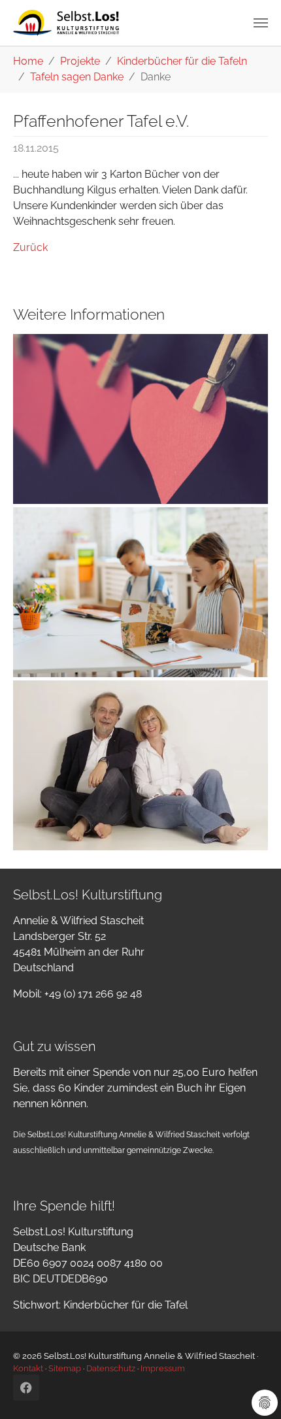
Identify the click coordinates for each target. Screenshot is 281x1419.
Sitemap (64, 1368)
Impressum (162, 1368)
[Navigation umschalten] (261, 23)
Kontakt (28, 1368)
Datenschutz (110, 1368)
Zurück (30, 247)
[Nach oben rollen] (252, 1390)
